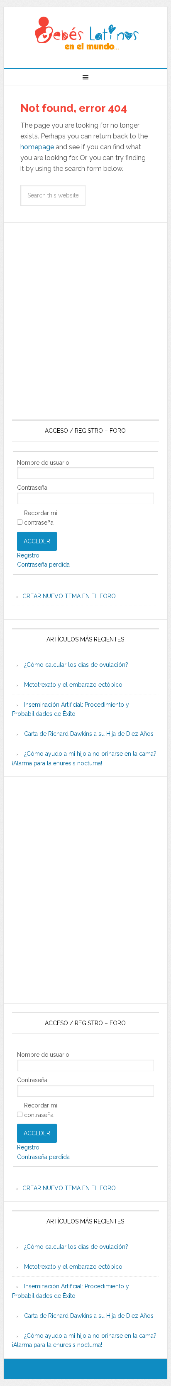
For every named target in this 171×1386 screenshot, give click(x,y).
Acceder (37, 541)
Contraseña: (33, 487)
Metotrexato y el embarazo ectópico (73, 684)
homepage (37, 147)
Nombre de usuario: (44, 462)
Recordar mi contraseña (40, 518)
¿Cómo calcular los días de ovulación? (76, 664)
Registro (28, 555)
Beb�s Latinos (85, 34)
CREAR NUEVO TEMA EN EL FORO (69, 596)
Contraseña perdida (43, 564)
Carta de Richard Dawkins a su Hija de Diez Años (89, 733)
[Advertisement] (85, 316)
